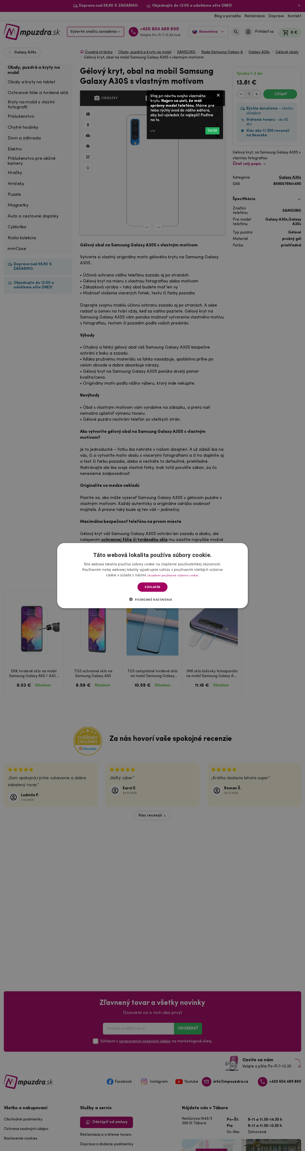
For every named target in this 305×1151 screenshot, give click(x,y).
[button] (152, 599)
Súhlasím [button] (152, 587)
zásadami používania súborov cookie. (173, 575)
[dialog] (152, 575)
